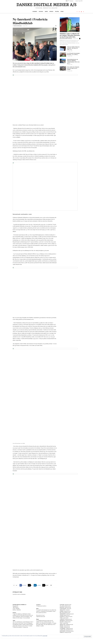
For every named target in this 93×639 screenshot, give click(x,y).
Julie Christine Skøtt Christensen (66, 38)
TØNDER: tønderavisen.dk (65, 615)
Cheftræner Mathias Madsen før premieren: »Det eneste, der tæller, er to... (73, 48)
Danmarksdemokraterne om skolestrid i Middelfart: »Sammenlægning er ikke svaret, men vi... (73, 61)
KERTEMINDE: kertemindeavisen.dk (66, 631)
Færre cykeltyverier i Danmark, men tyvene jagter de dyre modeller (73, 68)
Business (41, 11)
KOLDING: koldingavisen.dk (65, 621)
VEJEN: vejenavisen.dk (64, 617)
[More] (51, 585)
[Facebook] (77, 11)
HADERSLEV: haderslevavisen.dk (66, 616)
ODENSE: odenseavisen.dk (65, 625)
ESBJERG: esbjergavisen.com (65, 611)
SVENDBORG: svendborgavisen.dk (66, 628)
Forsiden (35, 11)
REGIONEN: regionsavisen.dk (65, 607)
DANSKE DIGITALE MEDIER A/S (19, 604)
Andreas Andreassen (18, 25)
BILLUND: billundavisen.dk (65, 612)
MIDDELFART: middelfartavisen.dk (66, 624)
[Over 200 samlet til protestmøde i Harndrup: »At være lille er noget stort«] (63, 55)
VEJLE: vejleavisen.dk (64, 623)
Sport (62, 11)
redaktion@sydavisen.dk (40, 616)
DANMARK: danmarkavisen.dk (65, 604)
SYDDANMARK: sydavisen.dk (65, 608)
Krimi (46, 11)
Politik (57, 11)
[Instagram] (79, 11)
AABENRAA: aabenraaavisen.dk (66, 619)
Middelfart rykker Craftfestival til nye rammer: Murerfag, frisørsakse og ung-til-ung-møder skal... (70, 35)
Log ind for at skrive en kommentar (19, 594)
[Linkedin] (81, 11)
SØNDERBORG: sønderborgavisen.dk (67, 613)
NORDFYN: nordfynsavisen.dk (65, 632)
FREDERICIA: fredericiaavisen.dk (66, 620)
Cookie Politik (44, 635)
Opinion (51, 11)
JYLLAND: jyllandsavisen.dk (65, 606)
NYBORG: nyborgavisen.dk (65, 627)
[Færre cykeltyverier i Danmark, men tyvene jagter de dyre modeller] (63, 68)
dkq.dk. (28, 617)
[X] (83, 11)
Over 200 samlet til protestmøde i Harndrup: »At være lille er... (73, 54)
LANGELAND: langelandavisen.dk (66, 629)
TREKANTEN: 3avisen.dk (64, 609)
